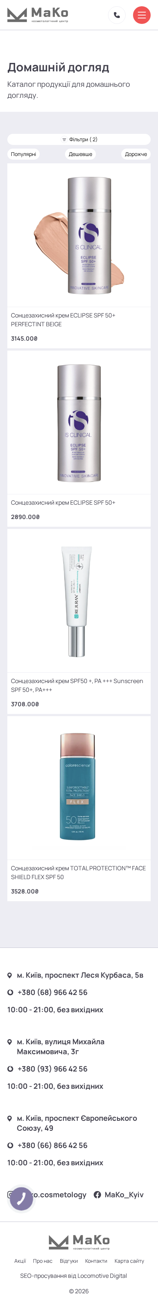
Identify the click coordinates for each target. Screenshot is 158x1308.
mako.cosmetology (52, 1194)
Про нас (43, 1260)
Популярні (23, 153)
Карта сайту (129, 1260)
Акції (20, 1260)
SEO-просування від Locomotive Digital (73, 1276)
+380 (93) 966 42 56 (52, 1069)
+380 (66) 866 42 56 (52, 1145)
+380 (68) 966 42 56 (52, 992)
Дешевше (80, 153)
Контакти (96, 1260)
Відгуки (69, 1260)
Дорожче (136, 153)
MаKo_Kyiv (124, 1194)
